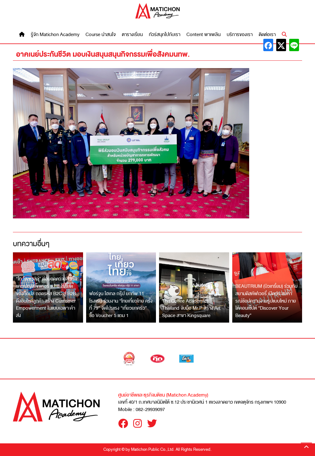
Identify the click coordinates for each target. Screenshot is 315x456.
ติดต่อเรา (267, 34)
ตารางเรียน (132, 34)
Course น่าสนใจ (101, 34)
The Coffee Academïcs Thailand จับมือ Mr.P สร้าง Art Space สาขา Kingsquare (191, 308)
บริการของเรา (240, 34)
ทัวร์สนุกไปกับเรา (164, 34)
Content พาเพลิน (203, 34)
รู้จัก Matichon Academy (55, 34)
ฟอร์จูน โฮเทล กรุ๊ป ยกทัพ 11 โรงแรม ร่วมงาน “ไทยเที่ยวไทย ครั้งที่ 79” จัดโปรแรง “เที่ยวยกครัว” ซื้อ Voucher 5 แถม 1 (121, 304)
